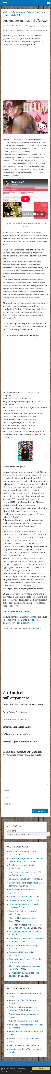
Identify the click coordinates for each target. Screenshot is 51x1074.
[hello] (25, 133)
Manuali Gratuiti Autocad (28, 1045)
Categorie (11, 831)
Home (8, 12)
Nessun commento (38, 30)
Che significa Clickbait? (19, 879)
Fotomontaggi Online (23, 12)
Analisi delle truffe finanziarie (22, 890)
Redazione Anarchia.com (16, 25)
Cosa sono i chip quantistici (21, 952)
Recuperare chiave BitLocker (22, 851)
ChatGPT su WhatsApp (19, 900)
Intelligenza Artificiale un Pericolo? (25, 932)
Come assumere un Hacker (27, 1021)
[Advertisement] (25, 74)
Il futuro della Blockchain (20, 896)
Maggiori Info (28, 1072)
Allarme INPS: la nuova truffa (22, 918)
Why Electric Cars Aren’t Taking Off (25, 945)
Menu (5, 2)
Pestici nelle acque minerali (21, 865)
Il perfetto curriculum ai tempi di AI (25, 872)
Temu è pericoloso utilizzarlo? (23, 911)
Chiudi (41, 1069)
